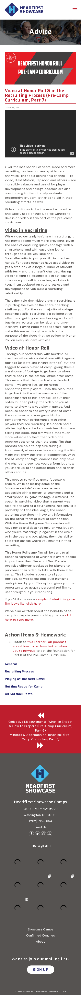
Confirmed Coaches (40, 935)
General (11, 664)
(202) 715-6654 (40, 821)
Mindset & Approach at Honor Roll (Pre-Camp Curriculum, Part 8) (40, 737)
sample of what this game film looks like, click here (40, 601)
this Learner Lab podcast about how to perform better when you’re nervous (40, 646)
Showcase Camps (40, 929)
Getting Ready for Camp (23, 686)
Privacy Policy (57, 991)
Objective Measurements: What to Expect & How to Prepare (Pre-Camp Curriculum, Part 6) (40, 726)
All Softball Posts (18, 693)
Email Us (41, 827)
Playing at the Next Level (25, 678)
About (40, 942)
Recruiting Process (19, 671)
